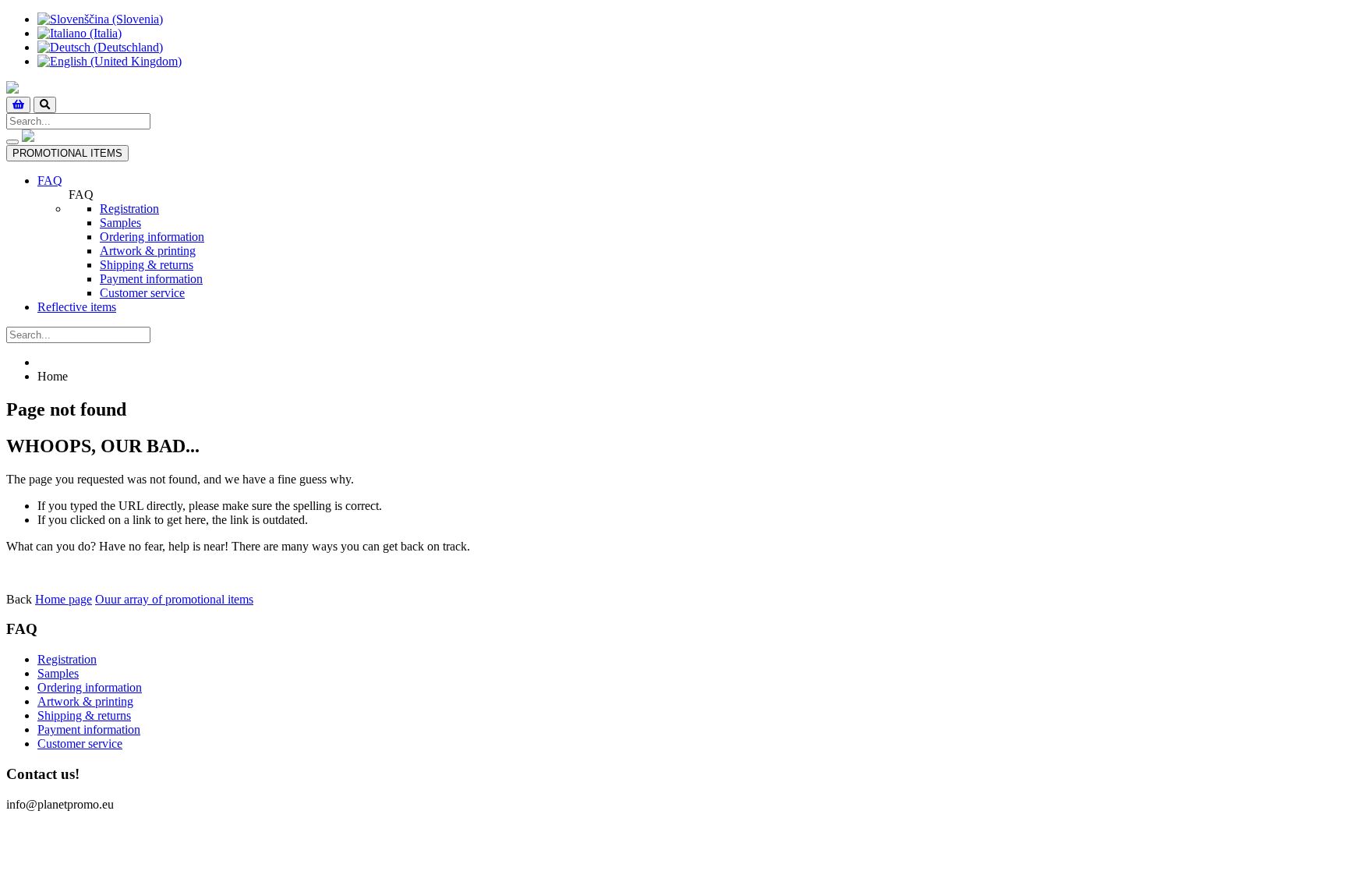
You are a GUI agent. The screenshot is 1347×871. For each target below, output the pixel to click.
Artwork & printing (148, 250)
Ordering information (152, 236)
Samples (120, 222)
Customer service (142, 292)
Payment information (151, 278)
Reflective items (76, 306)
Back (19, 599)
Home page (63, 599)
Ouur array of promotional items (174, 599)
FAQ (49, 180)
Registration (129, 208)
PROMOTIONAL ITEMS (67, 153)
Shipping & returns (146, 264)
